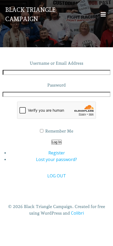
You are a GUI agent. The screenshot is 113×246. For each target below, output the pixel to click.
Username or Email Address (56, 63)
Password (56, 85)
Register (56, 153)
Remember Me (59, 131)
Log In (56, 142)
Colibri (77, 213)
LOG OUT (56, 176)
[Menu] (103, 14)
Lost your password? (56, 159)
